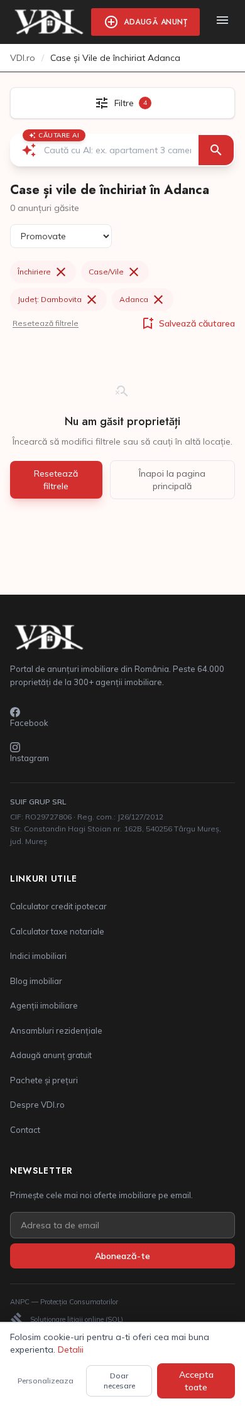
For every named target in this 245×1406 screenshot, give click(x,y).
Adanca (142, 299)
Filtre (120, 103)
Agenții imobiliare (44, 1005)
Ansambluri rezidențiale (56, 1030)
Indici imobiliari (38, 956)
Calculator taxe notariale (57, 931)
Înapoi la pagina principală (172, 480)
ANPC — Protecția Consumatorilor (64, 1301)
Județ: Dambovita (58, 299)
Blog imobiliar (36, 981)
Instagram (29, 758)
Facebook (29, 723)
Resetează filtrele (46, 323)
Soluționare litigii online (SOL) (66, 1319)
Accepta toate (196, 1381)
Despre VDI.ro (37, 1105)
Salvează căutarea (187, 323)
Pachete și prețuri (44, 1080)
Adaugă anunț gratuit (51, 1055)
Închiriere (43, 271)
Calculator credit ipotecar (58, 906)
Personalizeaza (46, 1380)
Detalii (71, 1349)
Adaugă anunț (145, 22)
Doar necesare (119, 1380)
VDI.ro (22, 57)
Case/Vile (115, 271)
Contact (25, 1130)
